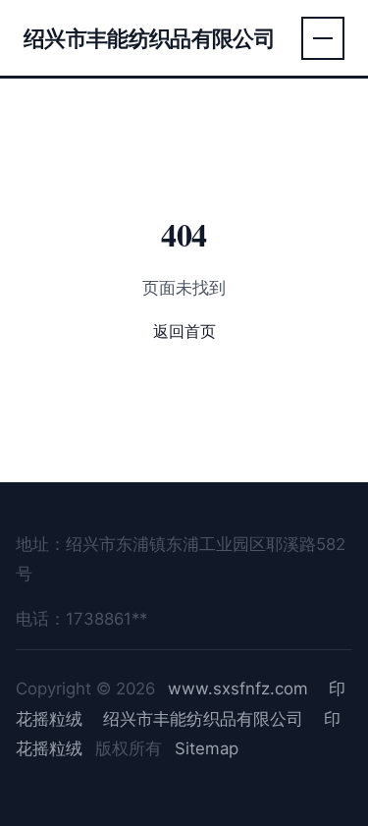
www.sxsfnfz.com (238, 688)
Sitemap (206, 748)
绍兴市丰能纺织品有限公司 (149, 38)
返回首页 (184, 331)
